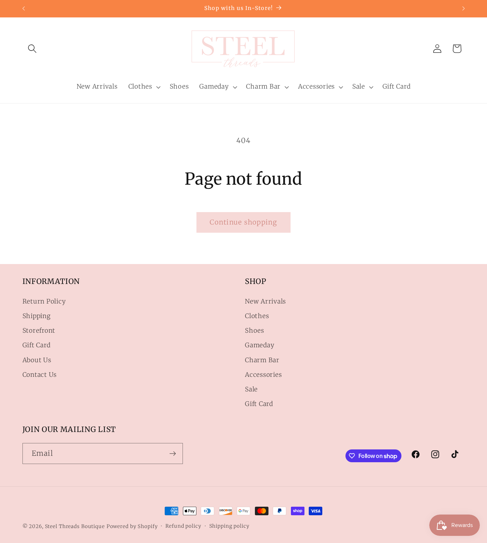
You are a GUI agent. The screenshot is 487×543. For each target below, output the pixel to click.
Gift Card (36, 345)
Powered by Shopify (132, 526)
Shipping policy (229, 526)
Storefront (39, 331)
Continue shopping (243, 222)
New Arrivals (265, 301)
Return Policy (44, 301)
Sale (251, 389)
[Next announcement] (463, 8)
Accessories (263, 375)
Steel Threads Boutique (75, 526)
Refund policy (183, 526)
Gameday (259, 345)
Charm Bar (262, 360)
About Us (36, 360)
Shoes (254, 331)
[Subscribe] (173, 453)
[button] (32, 48)
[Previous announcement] (23, 8)
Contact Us (39, 375)
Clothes (257, 316)
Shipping (36, 316)
